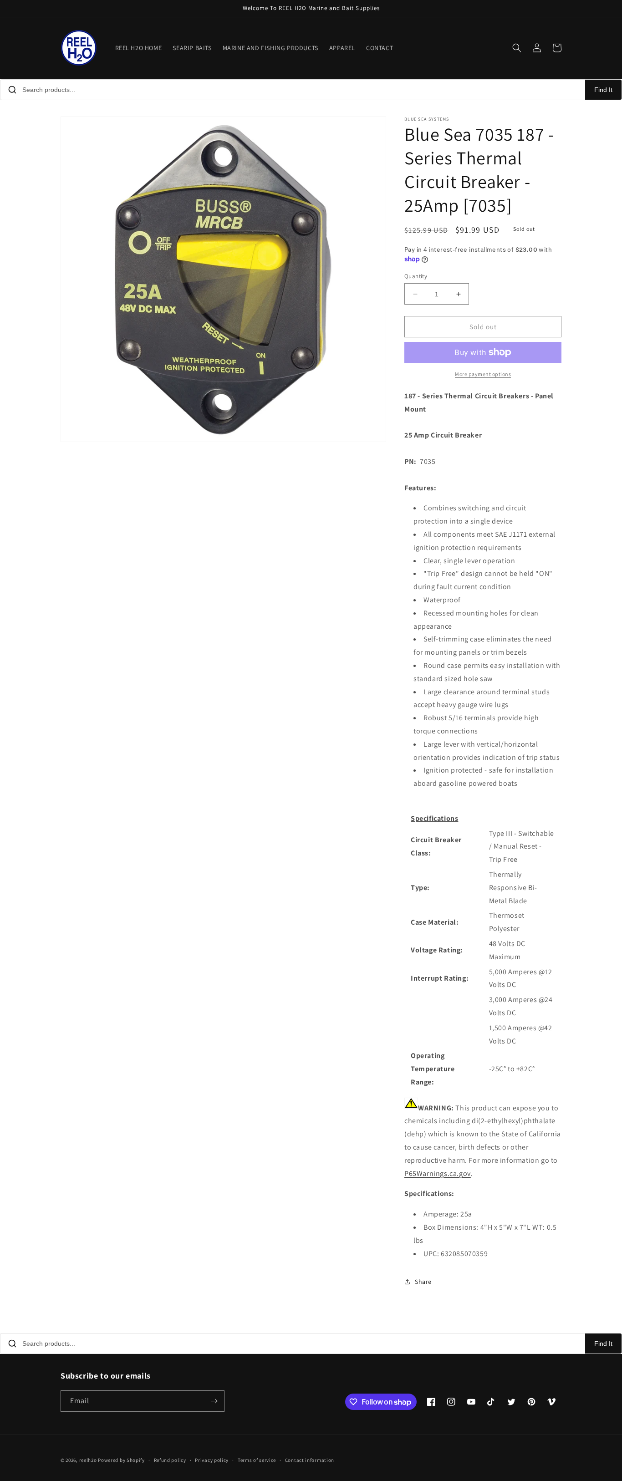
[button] (517, 48)
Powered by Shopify (121, 1460)
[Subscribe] (214, 1401)
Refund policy (170, 1460)
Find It (603, 89)
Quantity (415, 276)
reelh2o (88, 1460)
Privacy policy (212, 1460)
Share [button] (423, 1281)
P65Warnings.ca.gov (437, 1173)
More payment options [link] (483, 374)
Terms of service (257, 1460)
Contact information (309, 1460)
